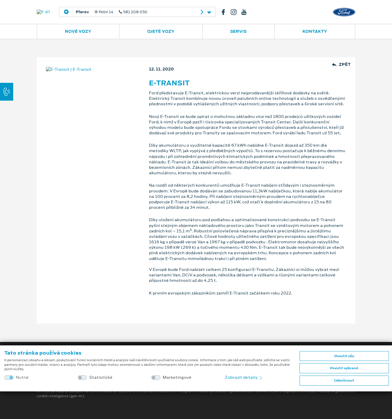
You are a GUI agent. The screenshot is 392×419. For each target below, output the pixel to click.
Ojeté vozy (160, 31)
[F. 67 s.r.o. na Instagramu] (236, 12)
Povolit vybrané (344, 368)
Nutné (22, 377)
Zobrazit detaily (242, 377)
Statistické (100, 377)
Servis (238, 31)
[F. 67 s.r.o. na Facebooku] (225, 12)
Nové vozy (78, 31)
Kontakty (314, 31)
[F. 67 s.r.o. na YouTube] (246, 12)
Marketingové (177, 377)
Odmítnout (344, 380)
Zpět (345, 64)
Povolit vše (344, 356)
